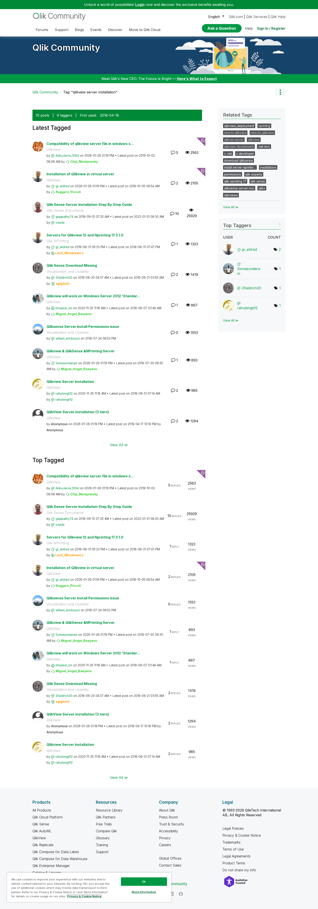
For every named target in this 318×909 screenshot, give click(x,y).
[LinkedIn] (171, 894)
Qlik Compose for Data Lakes (55, 852)
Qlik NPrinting (58, 241)
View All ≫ (119, 445)
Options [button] (280, 92)
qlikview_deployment (239, 126)
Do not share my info (239, 870)
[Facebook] (181, 894)
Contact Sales (170, 865)
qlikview (254, 139)
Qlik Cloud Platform (47, 817)
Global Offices (170, 858)
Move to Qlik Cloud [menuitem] (144, 30)
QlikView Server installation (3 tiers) (78, 412)
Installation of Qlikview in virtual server (80, 174)
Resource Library (109, 810)
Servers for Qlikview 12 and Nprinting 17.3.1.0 (85, 235)
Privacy (165, 838)
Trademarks (231, 842)
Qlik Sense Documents (65, 210)
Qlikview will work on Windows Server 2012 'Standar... (93, 296)
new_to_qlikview (262, 133)
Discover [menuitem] (115, 30)
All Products (41, 810)
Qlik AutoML (41, 831)
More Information (144, 892)
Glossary (103, 838)
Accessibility (168, 831)
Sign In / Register (271, 28)
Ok (144, 881)
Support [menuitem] (61, 30)
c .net (228, 153)
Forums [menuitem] (42, 30)
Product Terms (233, 863)
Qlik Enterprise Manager (51, 865)
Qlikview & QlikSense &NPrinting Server (81, 351)
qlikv (262, 188)
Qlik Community (66, 47)
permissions (232, 174)
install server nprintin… (240, 167)
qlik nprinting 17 (235, 181)
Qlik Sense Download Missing (72, 265)
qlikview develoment (239, 146)
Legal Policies (233, 828)
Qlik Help (278, 17)
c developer (245, 153)
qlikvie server (234, 139)
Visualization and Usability (68, 271)
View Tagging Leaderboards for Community (251, 223)
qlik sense (258, 181)
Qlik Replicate (42, 845)
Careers (165, 845)
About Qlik (167, 810)
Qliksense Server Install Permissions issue (83, 326)
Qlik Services (256, 17)
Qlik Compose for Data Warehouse (59, 859)
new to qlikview (235, 133)
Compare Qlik (106, 831)
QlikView (53, 149)
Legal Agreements (236, 856)
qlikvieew (231, 195)
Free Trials (104, 824)
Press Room (168, 817)
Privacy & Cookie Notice (241, 835)
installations (268, 167)
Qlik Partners (106, 817)
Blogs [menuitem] (79, 30)
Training (102, 845)
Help (249, 28)
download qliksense (238, 160)
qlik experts (253, 174)
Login (140, 4)
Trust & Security (171, 824)
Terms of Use (233, 849)
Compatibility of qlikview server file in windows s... (90, 143)
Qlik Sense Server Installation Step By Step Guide (89, 204)
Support (102, 852)
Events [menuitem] (95, 30)
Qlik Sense (40, 824)
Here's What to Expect (197, 78)
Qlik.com (236, 17)
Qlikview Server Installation (70, 381)
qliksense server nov (239, 188)
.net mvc (264, 146)
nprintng (264, 126)
